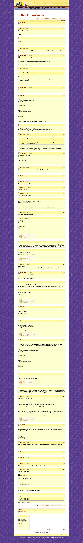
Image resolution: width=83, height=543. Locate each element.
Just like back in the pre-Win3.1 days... (32, 15)
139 (62, 18)
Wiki (51, 7)
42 (55, 18)
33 (46, 18)
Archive (65, 534)
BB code (19, 523)
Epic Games (22, 538)
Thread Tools (62, 20)
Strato (21, 175)
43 (56, 18)
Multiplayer (37, 7)
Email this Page (21, 512)
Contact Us (57, 534)
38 (51, 18)
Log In (59, 7)
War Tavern (43, 11)
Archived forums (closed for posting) (35, 11)
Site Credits (30, 537)
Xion (21, 218)
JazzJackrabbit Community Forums (24, 11)
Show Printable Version (22, 511)
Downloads (20, 7)
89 (60, 18)
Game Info (31, 7)
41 (54, 18)
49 (59, 18)
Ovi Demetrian (36, 541)
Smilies (19, 524)
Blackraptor (23, 475)
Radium (22, 28)
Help (55, 7)
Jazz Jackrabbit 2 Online (41, 4)
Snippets (47, 7)
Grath (21, 199)
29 (45, 18)
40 (53, 18)
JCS (43, 7)
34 (47, 18)
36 (49, 18)
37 (50, 18)
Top (67, 534)
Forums (26, 7)
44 (57, 18)
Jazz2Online (62, 534)
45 (58, 18)
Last (64, 18)
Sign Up (63, 7)
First (43, 18)
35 (48, 18)
